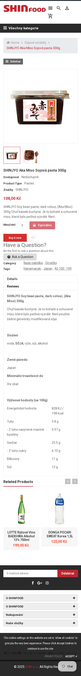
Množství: (9, 224)
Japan (47, 268)
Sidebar (15, 61)
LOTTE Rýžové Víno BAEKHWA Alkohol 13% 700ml (21, 536)
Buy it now (15, 237)
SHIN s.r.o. (32, 667)
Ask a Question (22, 257)
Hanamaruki (32, 268)
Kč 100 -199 (63, 268)
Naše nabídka (33, 263)
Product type (12, 183)
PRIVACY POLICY (54, 656)
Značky (8, 189)
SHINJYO (22, 189)
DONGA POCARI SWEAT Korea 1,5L (60, 534)
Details (12, 279)
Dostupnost (11, 177)
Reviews (13, 286)
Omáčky (51, 263)
